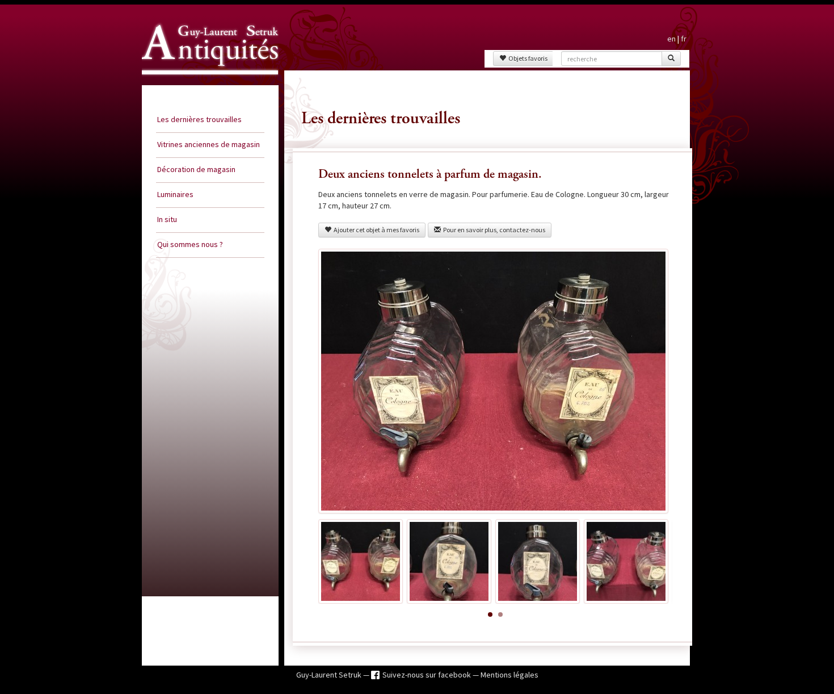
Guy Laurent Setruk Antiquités (205, 84)
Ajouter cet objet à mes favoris (375, 229)
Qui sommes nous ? (190, 244)
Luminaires (175, 194)
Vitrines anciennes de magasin (208, 144)
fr (683, 39)
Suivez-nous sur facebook (427, 675)
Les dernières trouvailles (199, 119)
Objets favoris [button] (526, 58)
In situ (167, 219)
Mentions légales (509, 675)
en (671, 39)
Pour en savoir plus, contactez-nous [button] (493, 229)
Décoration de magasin (196, 169)
